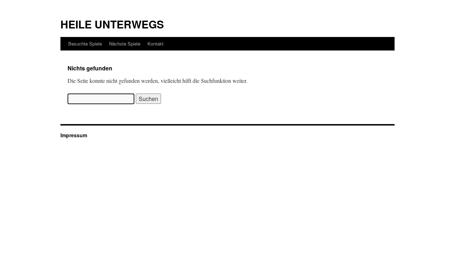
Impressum (73, 135)
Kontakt (156, 43)
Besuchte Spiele (85, 43)
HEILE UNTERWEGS (112, 24)
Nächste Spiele (124, 43)
